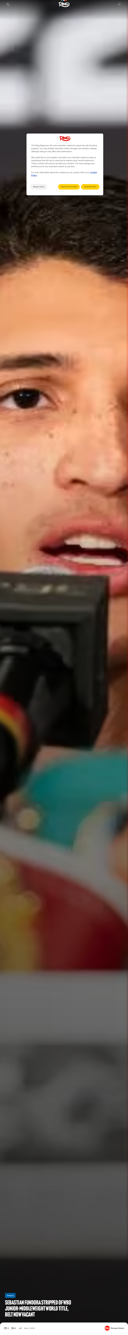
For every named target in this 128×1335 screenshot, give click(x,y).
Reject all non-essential (69, 186)
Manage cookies (38, 186)
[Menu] (119, 4)
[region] (64, 164)
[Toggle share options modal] (20, 1328)
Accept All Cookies (90, 186)
